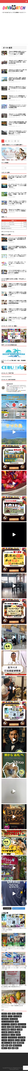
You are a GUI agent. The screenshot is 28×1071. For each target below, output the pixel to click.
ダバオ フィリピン (21, 1024)
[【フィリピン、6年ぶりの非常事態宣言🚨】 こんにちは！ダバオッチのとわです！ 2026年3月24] (14, 816)
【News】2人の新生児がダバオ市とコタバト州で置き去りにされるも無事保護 (17, 88)
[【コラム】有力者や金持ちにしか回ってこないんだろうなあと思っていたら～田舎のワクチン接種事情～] (4, 273)
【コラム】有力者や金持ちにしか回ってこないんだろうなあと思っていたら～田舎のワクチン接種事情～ (17, 272)
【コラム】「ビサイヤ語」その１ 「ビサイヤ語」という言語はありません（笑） (17, 263)
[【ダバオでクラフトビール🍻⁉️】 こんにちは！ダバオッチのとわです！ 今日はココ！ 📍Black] (14, 585)
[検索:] (14, 168)
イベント (10, 1016)
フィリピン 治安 (21, 1037)
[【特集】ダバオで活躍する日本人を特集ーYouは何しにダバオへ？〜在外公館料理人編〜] (4, 311)
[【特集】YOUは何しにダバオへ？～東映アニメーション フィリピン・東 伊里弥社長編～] (4, 320)
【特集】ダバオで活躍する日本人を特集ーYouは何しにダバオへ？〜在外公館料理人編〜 (17, 310)
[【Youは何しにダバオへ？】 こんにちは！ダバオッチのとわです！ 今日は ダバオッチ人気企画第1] (14, 662)
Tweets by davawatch (6, 376)
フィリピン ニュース (12, 1037)
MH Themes (16, 1069)
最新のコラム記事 (6, 234)
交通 (14, 1042)
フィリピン (4, 1037)
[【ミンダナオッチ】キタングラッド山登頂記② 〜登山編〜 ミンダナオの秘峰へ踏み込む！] (4, 187)
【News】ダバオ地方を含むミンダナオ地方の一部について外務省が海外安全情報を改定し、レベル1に (18, 132)
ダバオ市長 (13, 1029)
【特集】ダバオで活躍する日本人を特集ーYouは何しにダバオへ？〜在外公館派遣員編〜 (17, 285)
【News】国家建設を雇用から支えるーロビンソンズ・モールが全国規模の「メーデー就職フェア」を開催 (18, 53)
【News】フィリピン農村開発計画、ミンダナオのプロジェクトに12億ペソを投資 (18, 97)
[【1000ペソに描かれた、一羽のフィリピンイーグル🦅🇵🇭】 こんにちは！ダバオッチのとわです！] (14, 765)
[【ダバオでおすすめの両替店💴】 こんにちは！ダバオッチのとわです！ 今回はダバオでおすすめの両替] (14, 457)
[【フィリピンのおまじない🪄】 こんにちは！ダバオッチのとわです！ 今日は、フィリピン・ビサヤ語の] (14, 534)
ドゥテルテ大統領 (5, 1034)
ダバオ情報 (19, 1029)
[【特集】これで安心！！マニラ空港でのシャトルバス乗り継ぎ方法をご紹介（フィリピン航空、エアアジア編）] (4, 204)
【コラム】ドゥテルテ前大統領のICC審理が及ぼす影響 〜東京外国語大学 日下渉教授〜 (17, 239)
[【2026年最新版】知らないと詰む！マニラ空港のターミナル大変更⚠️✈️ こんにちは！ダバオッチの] (14, 406)
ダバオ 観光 (13, 1024)
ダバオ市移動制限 (5, 1029)
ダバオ (16, 1021)
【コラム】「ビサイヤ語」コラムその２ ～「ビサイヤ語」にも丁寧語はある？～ (17, 255)
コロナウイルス (5, 1019)
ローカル (17, 1040)
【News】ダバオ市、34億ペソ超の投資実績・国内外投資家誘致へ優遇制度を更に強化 (17, 79)
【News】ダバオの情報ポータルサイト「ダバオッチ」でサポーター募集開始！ (17, 210)
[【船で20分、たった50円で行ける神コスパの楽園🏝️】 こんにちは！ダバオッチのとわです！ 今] (14, 432)
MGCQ (13, 1013)
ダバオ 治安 (11, 1032)
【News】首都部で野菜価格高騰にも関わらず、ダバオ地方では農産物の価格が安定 (18, 123)
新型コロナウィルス (17, 1045)
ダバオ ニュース (5, 1024)
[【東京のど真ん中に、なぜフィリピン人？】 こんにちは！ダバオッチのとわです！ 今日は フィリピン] (14, 739)
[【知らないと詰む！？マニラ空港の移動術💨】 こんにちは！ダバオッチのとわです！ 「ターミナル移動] (14, 637)
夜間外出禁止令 (20, 1042)
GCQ (9, 1013)
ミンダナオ (4, 1040)
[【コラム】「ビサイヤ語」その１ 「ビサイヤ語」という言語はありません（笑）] (4, 264)
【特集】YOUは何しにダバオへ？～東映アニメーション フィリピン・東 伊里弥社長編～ (17, 319)
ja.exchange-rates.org (9, 231)
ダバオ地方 (18, 1027)
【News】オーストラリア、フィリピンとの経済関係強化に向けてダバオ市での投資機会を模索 (18, 106)
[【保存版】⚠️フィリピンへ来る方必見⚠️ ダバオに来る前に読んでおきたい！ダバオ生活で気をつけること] (14, 560)
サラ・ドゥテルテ (13, 1019)
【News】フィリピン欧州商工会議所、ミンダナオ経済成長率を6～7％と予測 (18, 114)
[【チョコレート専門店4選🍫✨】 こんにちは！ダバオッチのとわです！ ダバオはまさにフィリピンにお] (14, 508)
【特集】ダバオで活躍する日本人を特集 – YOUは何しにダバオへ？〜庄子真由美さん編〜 (17, 293)
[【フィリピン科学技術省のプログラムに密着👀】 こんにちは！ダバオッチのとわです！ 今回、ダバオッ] (14, 483)
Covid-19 (4, 1013)
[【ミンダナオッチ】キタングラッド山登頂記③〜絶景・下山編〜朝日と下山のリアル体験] (4, 178)
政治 (10, 1045)
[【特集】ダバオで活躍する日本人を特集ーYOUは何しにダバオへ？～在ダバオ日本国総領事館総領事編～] (4, 303)
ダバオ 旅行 (4, 1032)
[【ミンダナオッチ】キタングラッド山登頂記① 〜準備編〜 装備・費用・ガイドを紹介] (4, 195)
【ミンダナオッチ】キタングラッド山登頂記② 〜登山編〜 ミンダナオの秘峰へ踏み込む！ (17, 185)
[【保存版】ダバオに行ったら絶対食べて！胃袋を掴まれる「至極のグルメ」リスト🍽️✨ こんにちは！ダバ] (14, 611)
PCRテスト (19, 1013)
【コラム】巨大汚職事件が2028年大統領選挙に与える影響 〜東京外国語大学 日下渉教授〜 (17, 248)
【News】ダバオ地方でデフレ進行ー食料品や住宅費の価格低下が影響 (18, 70)
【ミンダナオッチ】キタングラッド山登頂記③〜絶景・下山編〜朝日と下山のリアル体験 (17, 177)
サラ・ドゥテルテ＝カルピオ (7, 1021)
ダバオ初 (4, 1027)
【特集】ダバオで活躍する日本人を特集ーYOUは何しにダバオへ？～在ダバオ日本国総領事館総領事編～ (17, 302)
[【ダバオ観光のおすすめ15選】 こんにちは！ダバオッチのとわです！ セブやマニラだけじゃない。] (14, 714)
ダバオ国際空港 (11, 1027)
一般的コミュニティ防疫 (7, 1042)
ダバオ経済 (17, 1032)
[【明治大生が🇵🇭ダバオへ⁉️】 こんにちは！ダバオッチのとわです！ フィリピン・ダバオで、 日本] (14, 893)
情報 (3, 1045)
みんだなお (4, 1016)
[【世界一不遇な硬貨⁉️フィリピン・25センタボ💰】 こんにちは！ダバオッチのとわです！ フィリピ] (14, 791)
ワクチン (23, 1040)
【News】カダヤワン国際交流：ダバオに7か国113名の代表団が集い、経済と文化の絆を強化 (18, 62)
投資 (7, 1045)
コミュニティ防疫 (17, 1016)
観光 (17, 1048)
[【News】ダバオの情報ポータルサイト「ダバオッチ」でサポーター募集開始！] (4, 212)
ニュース (18, 55)
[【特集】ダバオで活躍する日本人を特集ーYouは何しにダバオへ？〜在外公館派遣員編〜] (4, 286)
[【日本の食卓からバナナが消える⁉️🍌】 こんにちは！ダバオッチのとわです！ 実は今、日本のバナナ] (14, 842)
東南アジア (4, 1048)
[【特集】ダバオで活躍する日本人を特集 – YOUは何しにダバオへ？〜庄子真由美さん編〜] (4, 295)
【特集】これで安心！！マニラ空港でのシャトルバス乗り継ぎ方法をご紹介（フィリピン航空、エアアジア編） (17, 202)
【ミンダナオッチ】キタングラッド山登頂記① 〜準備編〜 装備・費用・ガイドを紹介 (17, 194)
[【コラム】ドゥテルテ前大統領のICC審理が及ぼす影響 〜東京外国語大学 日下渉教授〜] (4, 240)
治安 (9, 1048)
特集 (6, 931)
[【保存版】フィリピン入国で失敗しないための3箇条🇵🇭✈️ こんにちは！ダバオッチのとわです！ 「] (14, 688)
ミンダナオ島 (11, 1040)
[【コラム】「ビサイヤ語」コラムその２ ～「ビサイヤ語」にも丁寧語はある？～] (4, 257)
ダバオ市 (23, 1027)
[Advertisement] (14, 30)
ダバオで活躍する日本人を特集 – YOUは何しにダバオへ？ (13, 279)
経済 (13, 1048)
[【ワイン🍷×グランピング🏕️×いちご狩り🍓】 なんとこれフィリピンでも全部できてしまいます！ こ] (14, 867)
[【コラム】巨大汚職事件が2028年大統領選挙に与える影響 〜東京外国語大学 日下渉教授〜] (4, 249)
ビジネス (18, 1034)
